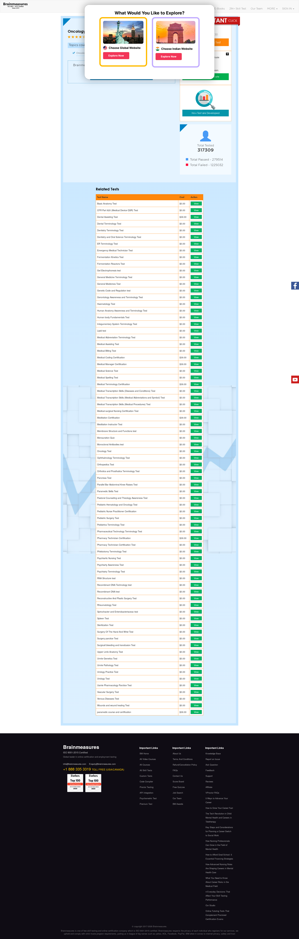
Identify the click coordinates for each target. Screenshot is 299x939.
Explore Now (116, 55)
